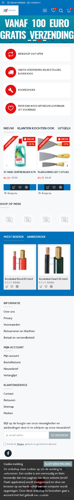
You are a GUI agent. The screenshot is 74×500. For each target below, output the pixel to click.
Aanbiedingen (36, 236)
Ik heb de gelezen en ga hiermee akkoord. (32, 444)
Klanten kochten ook (35, 128)
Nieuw (9, 128)
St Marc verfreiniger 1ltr (20, 172)
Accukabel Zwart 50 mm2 (53, 278)
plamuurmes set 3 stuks (53, 172)
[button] (7, 165)
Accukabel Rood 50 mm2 (19, 278)
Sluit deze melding (58, 464)
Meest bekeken (14, 236)
